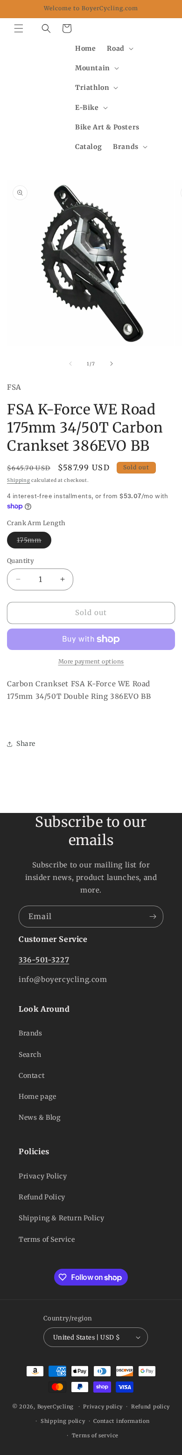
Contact (31, 1075)
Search (30, 1054)
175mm (34, 541)
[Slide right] (111, 363)
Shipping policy (63, 1421)
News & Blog (40, 1117)
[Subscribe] (152, 916)
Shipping (18, 480)
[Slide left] (70, 363)
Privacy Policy (43, 1176)
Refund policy (150, 1406)
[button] (18, 28)
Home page (37, 1096)
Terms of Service (47, 1239)
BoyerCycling (55, 1406)
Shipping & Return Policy (61, 1218)
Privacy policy (103, 1406)
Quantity (20, 561)
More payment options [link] (91, 661)
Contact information (121, 1421)
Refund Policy (42, 1197)
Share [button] (25, 743)
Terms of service (95, 1435)
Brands (30, 1033)
